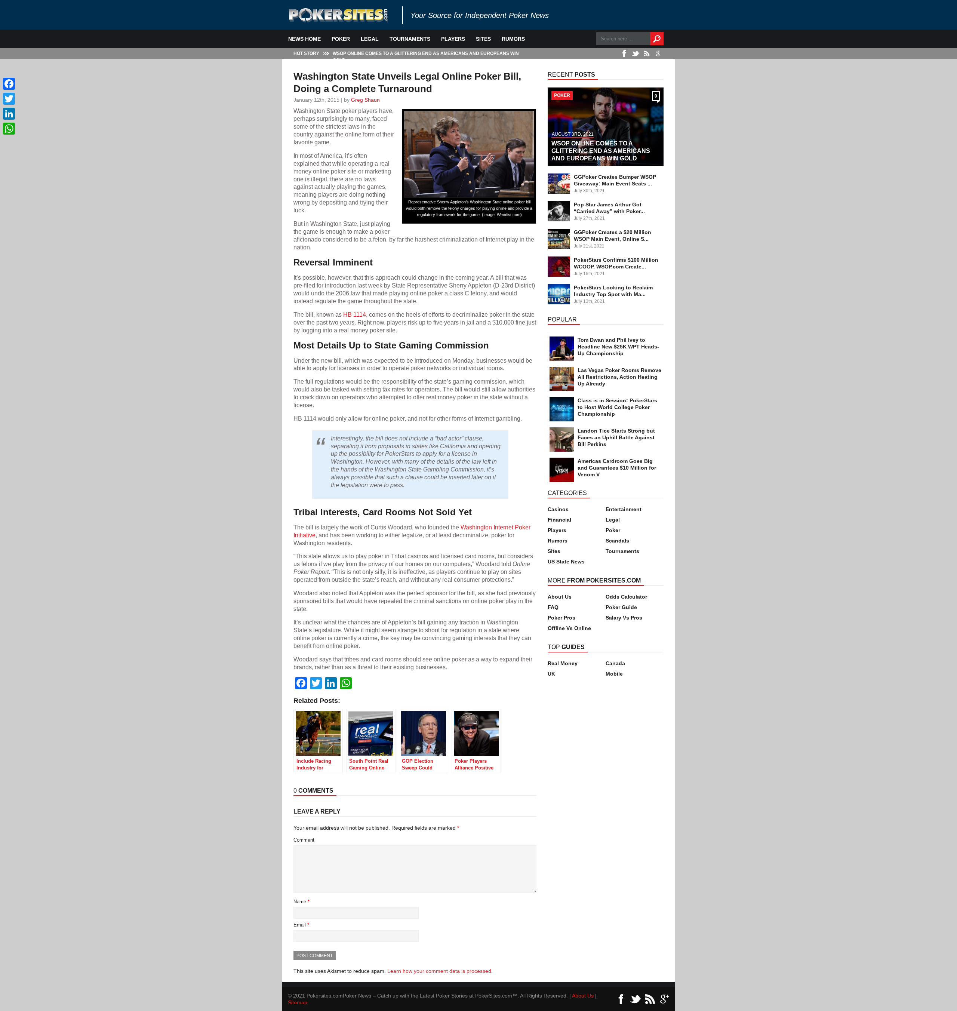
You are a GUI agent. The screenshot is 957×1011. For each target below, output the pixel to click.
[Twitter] (8, 98)
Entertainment (623, 509)
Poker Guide (621, 607)
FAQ (553, 607)
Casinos (558, 509)
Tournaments (410, 39)
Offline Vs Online (569, 628)
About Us (560, 597)
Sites (483, 39)
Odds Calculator (626, 597)
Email (301, 925)
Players (453, 39)
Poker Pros (561, 618)
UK (551, 674)
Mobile (614, 674)
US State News (566, 562)
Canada (615, 663)
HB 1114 (354, 314)
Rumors (513, 39)
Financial (559, 520)
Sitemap (297, 1002)
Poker (341, 39)
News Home (304, 39)
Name (301, 901)
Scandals (617, 541)
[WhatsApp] (8, 128)
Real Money (563, 663)
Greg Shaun (365, 100)
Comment (303, 840)
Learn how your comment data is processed (439, 971)
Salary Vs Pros (624, 618)
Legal (370, 39)
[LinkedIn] (8, 113)
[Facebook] (8, 83)
